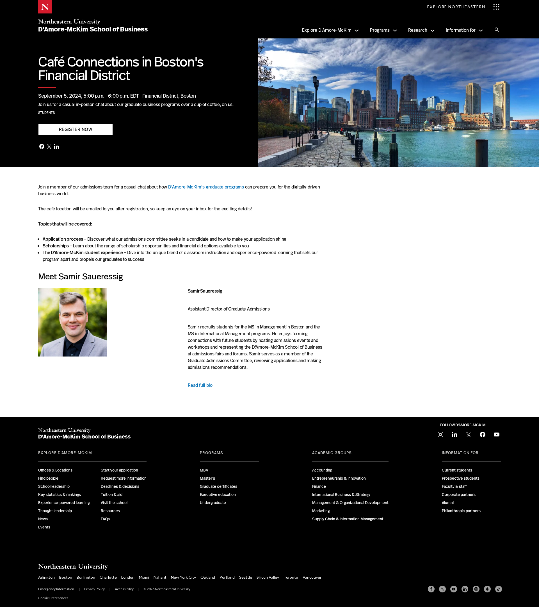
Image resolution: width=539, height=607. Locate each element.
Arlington (46, 577)
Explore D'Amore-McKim (326, 30)
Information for (461, 30)
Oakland (207, 577)
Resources (110, 511)
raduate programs (226, 187)
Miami (144, 577)
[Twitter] (49, 147)
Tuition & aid (111, 494)
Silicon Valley (268, 577)
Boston (65, 577)
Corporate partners (459, 494)
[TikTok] (498, 589)
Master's (207, 478)
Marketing (321, 511)
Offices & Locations (55, 470)
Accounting (322, 470)
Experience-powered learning (64, 502)
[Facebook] (41, 147)
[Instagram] (476, 589)
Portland (227, 577)
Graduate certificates (218, 486)
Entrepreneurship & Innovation (339, 478)
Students (46, 113)
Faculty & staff (454, 486)
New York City (183, 577)
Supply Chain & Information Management (347, 519)
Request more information (124, 478)
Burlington (86, 577)
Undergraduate (213, 502)
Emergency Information (56, 589)
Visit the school (114, 502)
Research (417, 30)
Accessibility (124, 589)
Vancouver (312, 577)
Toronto (291, 577)
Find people (48, 478)
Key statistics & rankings (59, 494)
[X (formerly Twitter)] (442, 589)
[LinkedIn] (56, 147)
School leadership (54, 486)
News (43, 519)
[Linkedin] (465, 589)
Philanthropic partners (461, 511)
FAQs (105, 519)
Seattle (245, 577)
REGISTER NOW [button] (75, 129)
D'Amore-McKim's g (188, 187)
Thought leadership (55, 511)
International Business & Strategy (341, 494)
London (127, 577)
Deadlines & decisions (120, 486)
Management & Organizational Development (350, 502)
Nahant (160, 577)
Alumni (448, 502)
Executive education (218, 494)
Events (44, 527)
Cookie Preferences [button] (53, 598)
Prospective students (460, 478)
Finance (319, 486)
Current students (457, 470)
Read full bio (200, 385)
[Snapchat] (487, 589)
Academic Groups (332, 453)
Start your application (119, 470)
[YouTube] (453, 589)
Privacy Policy (94, 589)
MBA (204, 470)
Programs (380, 30)
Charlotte (108, 577)
